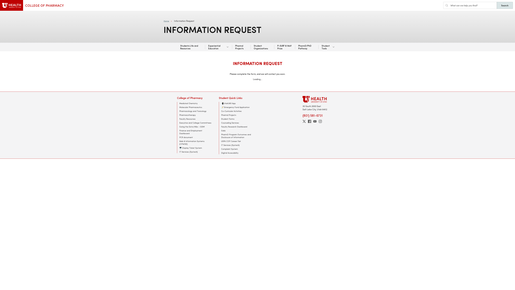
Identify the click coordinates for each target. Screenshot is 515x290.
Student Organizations (261, 47)
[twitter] (304, 121)
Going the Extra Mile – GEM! (192, 126)
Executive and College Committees (195, 123)
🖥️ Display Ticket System (190, 148)
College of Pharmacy (44, 5)
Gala (223, 130)
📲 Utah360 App (228, 103)
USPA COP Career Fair (231, 141)
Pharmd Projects (239, 47)
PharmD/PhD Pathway (304, 47)
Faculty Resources (187, 119)
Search (504, 5)
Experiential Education (214, 47)
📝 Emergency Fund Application (235, 107)
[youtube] (315, 121)
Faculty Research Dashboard (234, 126)
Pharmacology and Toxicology (192, 111)
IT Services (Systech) (188, 152)
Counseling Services (230, 123)
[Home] (11, 5)
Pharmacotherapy (187, 115)
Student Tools (326, 47)
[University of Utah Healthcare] (320, 99)
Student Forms (227, 119)
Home (166, 21)
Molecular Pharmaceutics (190, 107)
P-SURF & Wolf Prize (284, 47)
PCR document (186, 137)
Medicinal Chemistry (188, 103)
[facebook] (309, 121)
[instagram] (320, 121)
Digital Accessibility (229, 153)
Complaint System (229, 149)
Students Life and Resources (189, 47)
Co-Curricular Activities (231, 111)
